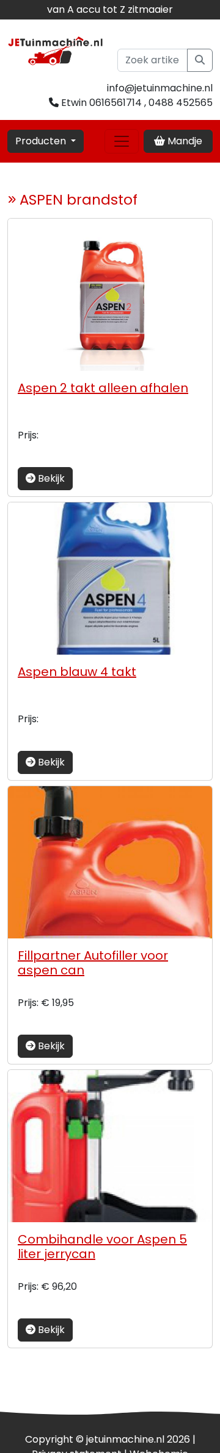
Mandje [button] (183, 141)
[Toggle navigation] (122, 141)
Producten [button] (41, 141)
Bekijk (50, 478)
